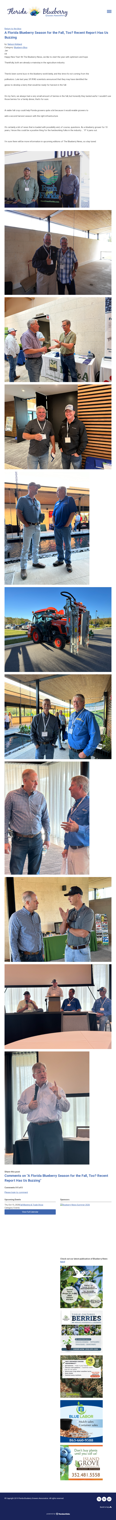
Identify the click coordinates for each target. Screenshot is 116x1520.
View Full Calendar (30, 1212)
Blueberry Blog (20, 47)
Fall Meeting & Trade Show (31, 1205)
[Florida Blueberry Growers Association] (37, 18)
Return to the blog (13, 28)
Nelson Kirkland (15, 44)
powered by (51, 1514)
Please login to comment (16, 1192)
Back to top (104, 1507)
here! (62, 1262)
